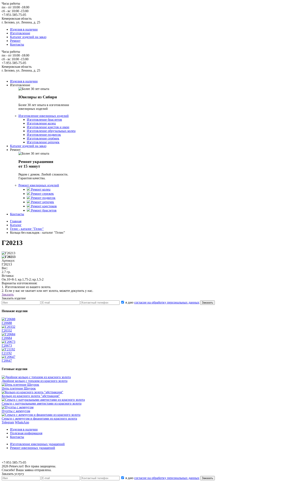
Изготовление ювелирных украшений (37, 444)
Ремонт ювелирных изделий (38, 185)
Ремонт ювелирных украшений (32, 448)
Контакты (17, 44)
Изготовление (20, 33)
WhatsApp (22, 422)
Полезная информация (26, 433)
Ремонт (15, 40)
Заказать (8, 294)
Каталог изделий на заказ (28, 37)
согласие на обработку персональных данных (166, 302)
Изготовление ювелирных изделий (43, 116)
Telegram (8, 422)
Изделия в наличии (24, 29)
